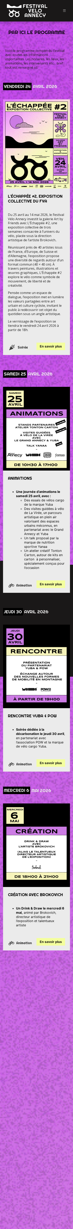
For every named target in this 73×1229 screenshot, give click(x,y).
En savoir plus (51, 346)
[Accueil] (27, 10)
